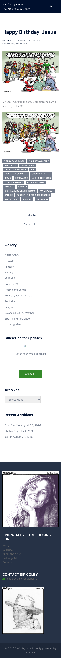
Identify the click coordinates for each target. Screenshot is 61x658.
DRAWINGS (11, 260)
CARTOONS (8, 43)
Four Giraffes (12, 425)
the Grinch (42, 199)
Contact (7, 562)
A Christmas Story (39, 161)
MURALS (10, 278)
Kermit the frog (35, 182)
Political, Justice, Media (19, 295)
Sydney (30, 652)
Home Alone (21, 178)
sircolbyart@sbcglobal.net (22, 578)
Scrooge (27, 199)
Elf (32, 169)
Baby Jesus (10, 165)
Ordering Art (9, 558)
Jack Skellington (41, 178)
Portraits (10, 301)
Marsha (32, 215)
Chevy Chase (27, 165)
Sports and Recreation (18, 318)
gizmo (8, 178)
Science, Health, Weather (19, 312)
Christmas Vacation (15, 169)
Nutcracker (46, 191)
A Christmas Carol (14, 161)
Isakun (8, 436)
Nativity (22, 186)
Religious (21, 43)
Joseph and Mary (14, 182)
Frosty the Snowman (16, 174)
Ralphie (9, 195)
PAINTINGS (11, 284)
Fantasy (9, 266)
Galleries (7, 549)
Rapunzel (29, 224)
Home (5, 545)
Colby (9, 40)
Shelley (9, 431)
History (9, 272)
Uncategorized (13, 324)
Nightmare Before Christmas (20, 191)
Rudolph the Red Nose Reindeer (33, 195)
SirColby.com (12, 4)
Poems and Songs (15, 289)
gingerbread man (41, 174)
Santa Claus (11, 199)
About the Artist (11, 553)
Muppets (9, 186)
